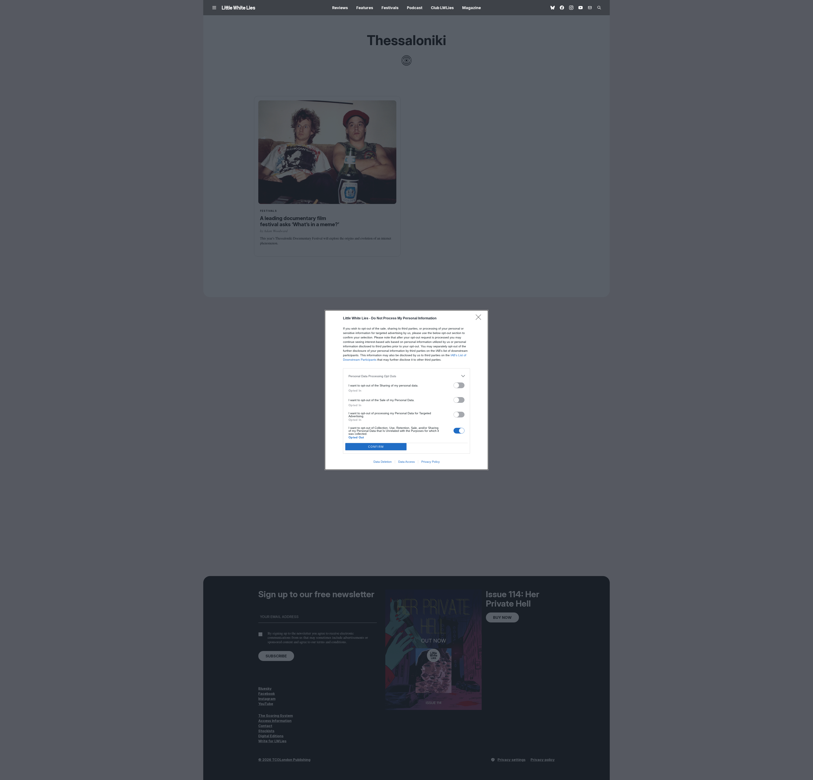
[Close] (480, 318)
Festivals (390, 8)
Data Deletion (382, 461)
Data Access (406, 461)
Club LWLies (442, 8)
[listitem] (406, 376)
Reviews (340, 8)
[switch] (459, 385)
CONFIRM (376, 446)
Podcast (414, 8)
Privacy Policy (430, 461)
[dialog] (406, 390)
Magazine (471, 8)
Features (364, 8)
